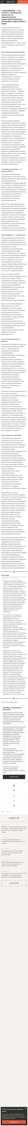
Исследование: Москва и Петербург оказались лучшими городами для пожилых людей (12, 852)
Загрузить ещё (14, 883)
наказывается (6, 271)
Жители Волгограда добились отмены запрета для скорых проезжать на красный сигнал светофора (12, 864)
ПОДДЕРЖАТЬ (14, 1122)
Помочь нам (22, 1)
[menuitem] (2, 2)
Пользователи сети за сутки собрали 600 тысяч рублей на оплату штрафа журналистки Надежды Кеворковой (13, 875)
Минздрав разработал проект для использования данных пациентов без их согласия (13, 841)
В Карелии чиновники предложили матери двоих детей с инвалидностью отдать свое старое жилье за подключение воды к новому (13, 829)
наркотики (7, 811)
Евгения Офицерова (12, 702)
